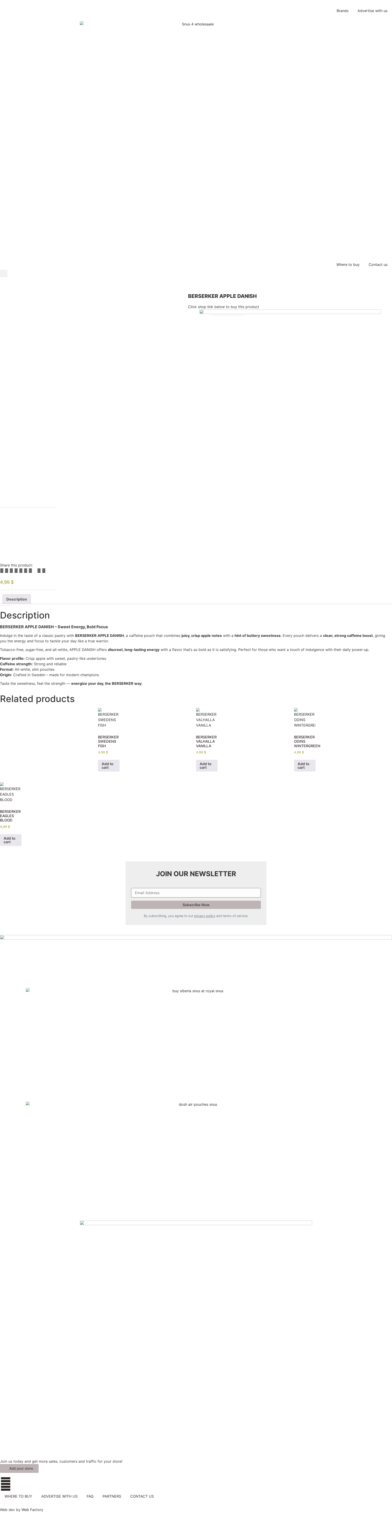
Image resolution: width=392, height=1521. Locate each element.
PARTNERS (112, 1496)
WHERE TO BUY (18, 1496)
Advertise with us (372, 10)
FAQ (90, 1496)
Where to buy (348, 264)
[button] (3, 273)
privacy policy (204, 916)
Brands (342, 10)
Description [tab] (16, 599)
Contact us (378, 264)
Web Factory (32, 1509)
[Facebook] (5, 1484)
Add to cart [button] (107, 766)
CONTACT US (142, 1496)
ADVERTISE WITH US (59, 1496)
